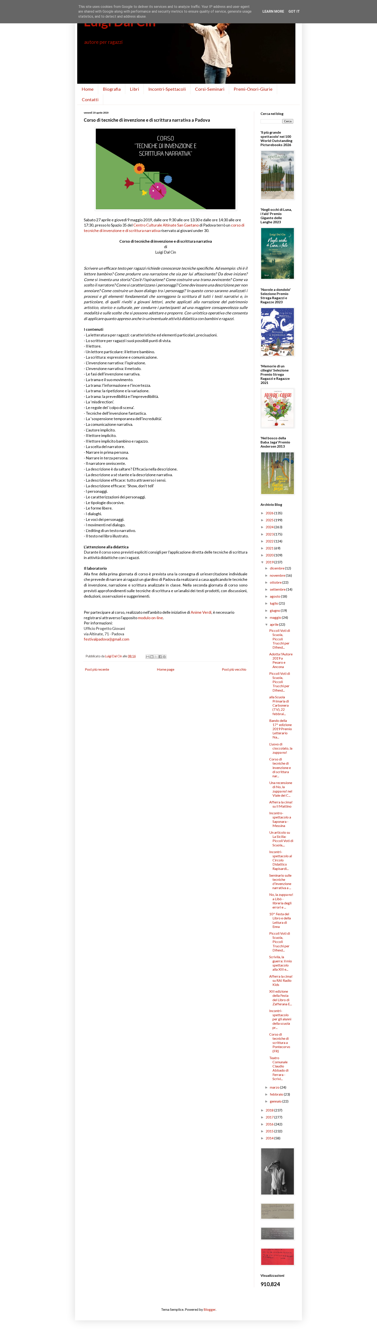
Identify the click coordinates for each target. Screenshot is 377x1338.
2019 (270, 562)
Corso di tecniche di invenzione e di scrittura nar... (280, 767)
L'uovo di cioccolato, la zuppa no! (280, 748)
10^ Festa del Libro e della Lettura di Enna (280, 920)
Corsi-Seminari (209, 89)
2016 (270, 1124)
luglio (274, 603)
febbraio (277, 1094)
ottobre (276, 582)
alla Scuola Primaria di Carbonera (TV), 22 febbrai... (279, 705)
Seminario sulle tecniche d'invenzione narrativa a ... (280, 881)
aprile (274, 624)
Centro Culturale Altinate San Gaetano (166, 225)
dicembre (277, 568)
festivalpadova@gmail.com (106, 639)
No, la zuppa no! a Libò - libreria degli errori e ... (281, 900)
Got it (294, 11)
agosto (275, 596)
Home (88, 89)
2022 (270, 541)
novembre (278, 575)
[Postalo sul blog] (152, 657)
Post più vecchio (234, 669)
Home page (165, 669)
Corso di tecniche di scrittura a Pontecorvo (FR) (279, 1042)
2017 (270, 1117)
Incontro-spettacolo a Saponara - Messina (280, 819)
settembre (278, 589)
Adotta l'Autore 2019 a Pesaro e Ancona (281, 660)
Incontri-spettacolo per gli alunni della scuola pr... (280, 1019)
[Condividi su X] (156, 657)
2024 (270, 527)
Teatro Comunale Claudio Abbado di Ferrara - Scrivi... (278, 1068)
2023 (270, 534)
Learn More (273, 11)
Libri (134, 89)
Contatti (90, 99)
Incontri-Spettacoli (167, 89)
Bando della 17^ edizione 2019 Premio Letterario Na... (280, 728)
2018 (270, 1110)
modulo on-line (150, 617)
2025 (270, 520)
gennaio (276, 1101)
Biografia (112, 89)
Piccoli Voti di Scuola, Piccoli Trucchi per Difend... (279, 638)
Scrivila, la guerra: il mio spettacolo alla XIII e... (280, 963)
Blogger (210, 1309)
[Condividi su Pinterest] (164, 657)
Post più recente (97, 669)
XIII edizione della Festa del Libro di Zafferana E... (280, 997)
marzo (275, 1087)
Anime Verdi (201, 612)
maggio (276, 617)
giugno (275, 610)
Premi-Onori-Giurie (253, 89)
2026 (270, 513)
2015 (270, 1131)
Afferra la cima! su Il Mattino (281, 804)
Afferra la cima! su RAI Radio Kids (281, 980)
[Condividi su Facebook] (160, 657)
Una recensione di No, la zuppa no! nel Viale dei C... (280, 789)
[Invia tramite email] (148, 657)
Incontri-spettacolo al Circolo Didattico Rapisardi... (280, 860)
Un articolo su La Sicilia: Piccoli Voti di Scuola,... (281, 838)
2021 (270, 548)
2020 (270, 555)
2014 (270, 1138)
